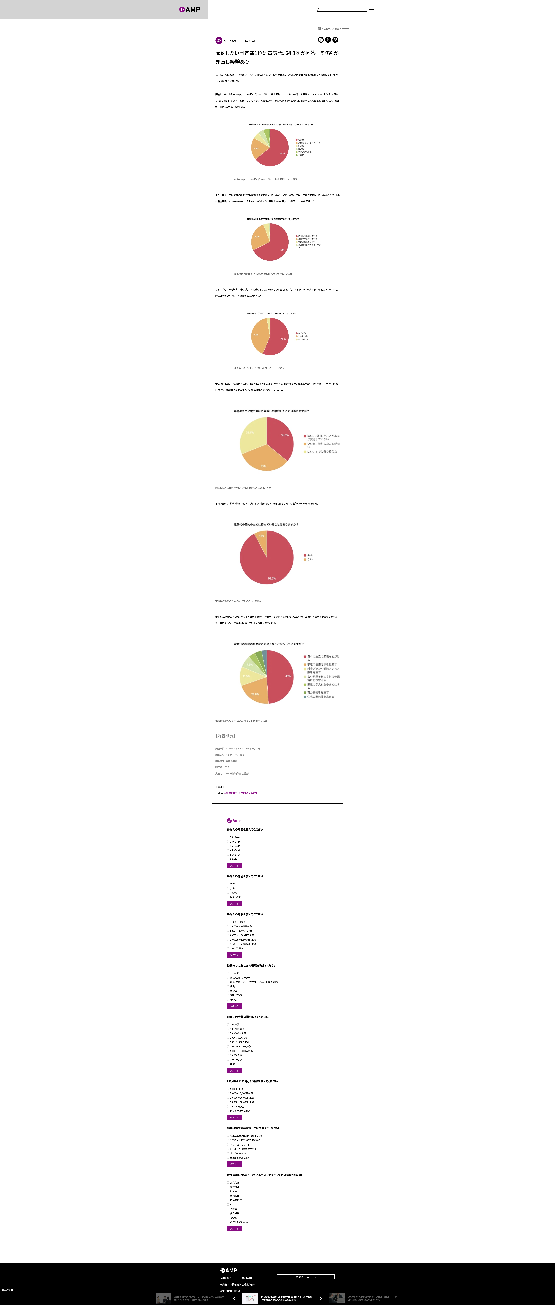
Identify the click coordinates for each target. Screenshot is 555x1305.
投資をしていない (239, 1222)
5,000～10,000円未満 (241, 1093)
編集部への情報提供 (230, 1284)
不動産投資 (236, 1200)
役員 (232, 986)
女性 (232, 888)
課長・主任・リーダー (240, 977)
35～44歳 (235, 845)
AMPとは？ (225, 1278)
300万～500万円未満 (241, 926)
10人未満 (235, 1024)
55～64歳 (235, 854)
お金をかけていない (240, 1110)
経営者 (233, 990)
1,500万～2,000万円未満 (243, 944)
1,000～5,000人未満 (240, 1046)
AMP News (230, 40)
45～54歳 (235, 850)
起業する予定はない (240, 1157)
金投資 (233, 1209)
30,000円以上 (237, 1106)
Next (320, 1298)
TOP (320, 28)
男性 (232, 883)
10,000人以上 (237, 1055)
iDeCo (233, 1191)
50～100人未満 (238, 1033)
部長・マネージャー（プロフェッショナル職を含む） (254, 982)
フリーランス (236, 995)
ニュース (328, 28)
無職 (232, 1064)
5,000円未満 (236, 1088)
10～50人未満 (237, 1028)
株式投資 (234, 1187)
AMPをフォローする (307, 1277)
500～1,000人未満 (239, 1042)
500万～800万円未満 (241, 930)
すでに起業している (239, 1144)
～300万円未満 (238, 922)
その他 (233, 892)
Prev (235, 1298)
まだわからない (238, 1153)
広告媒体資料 (249, 1284)
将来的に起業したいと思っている (246, 1135)
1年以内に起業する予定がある (245, 1140)
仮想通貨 (234, 1195)
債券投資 (234, 1213)
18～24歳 (235, 837)
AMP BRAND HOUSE (231, 1291)
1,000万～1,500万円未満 (243, 939)
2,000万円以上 (237, 948)
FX (231, 1204)
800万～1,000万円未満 (242, 935)
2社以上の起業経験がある (243, 1149)
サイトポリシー (249, 1278)
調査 (337, 28)
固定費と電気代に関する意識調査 (241, 793)
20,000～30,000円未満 (242, 1102)
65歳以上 (235, 859)
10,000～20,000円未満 (242, 1097)
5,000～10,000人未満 (241, 1050)
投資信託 (234, 1182)
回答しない (235, 897)
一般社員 (234, 973)
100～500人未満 (238, 1037)
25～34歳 (235, 841)
